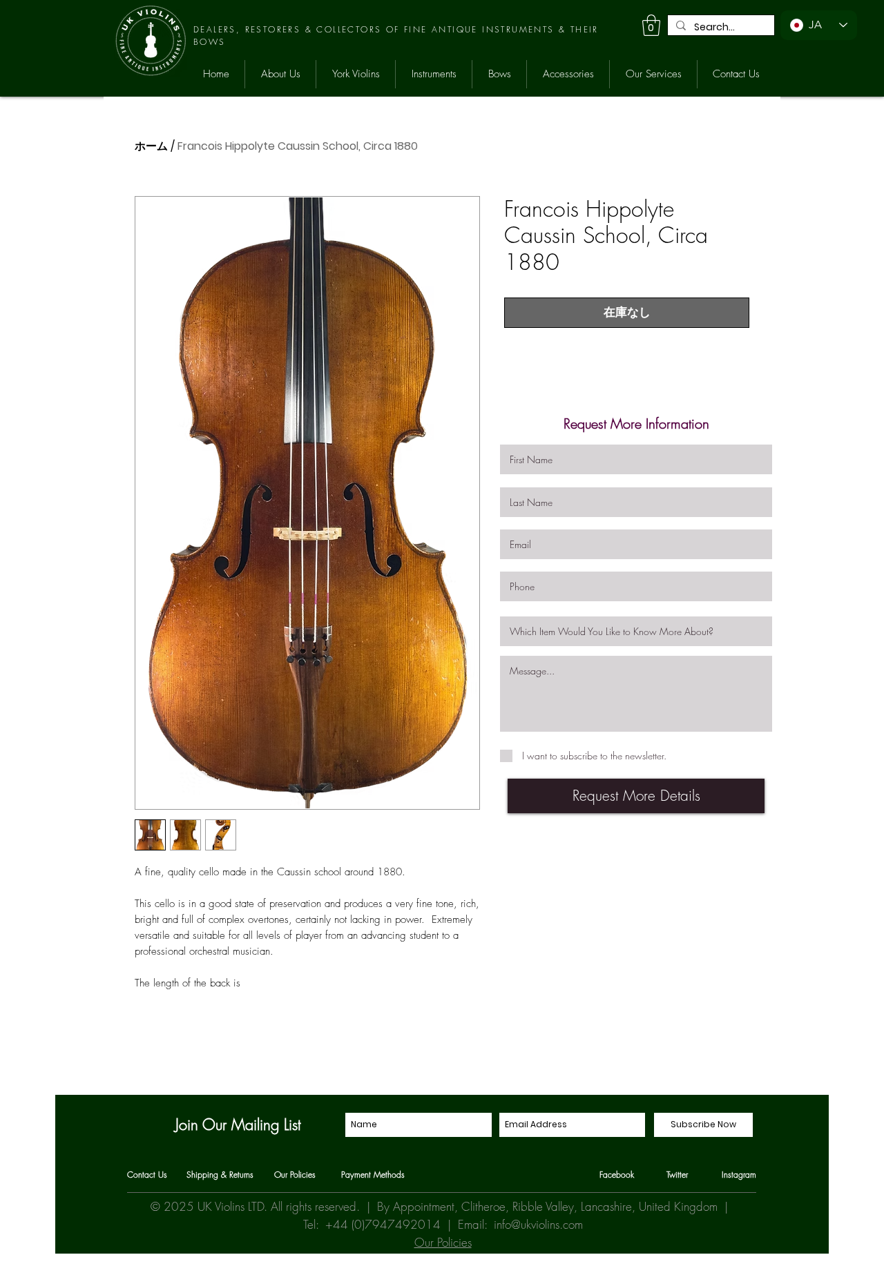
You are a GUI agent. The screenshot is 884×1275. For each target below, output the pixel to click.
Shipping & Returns (219, 1174)
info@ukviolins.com (538, 1224)
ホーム (151, 146)
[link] (651, 25)
